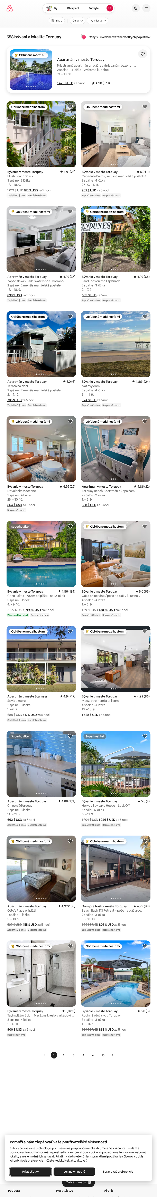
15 (103, 1055)
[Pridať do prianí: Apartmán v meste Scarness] (70, 631)
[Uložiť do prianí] (142, 53)
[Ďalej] (112, 1055)
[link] (44, 1055)
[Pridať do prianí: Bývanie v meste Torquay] (70, 106)
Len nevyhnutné (74, 1171)
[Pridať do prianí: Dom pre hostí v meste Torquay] (144, 841)
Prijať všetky (30, 1171)
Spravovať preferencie (118, 1171)
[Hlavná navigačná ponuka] (146, 8)
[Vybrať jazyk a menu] (136, 8)
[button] (65, 83)
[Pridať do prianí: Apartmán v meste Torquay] (70, 211)
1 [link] (54, 1055)
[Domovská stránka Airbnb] (10, 8)
